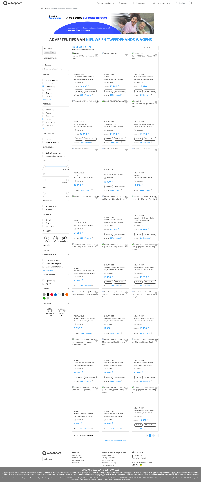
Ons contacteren (78, 460)
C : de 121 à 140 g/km (54, 267)
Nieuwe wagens (108, 465)
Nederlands (48, 459)
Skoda (49, 90)
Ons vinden (76, 463)
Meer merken (47, 100)
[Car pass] (137, 465)
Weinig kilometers (108, 458)
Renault (50, 87)
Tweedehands (52, 142)
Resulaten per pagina (86, 435)
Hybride (50, 226)
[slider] (44, 166)
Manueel (50, 209)
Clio (48, 119)
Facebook (138, 455)
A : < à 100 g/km (53, 260)
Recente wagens (108, 460)
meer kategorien (48, 270)
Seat (49, 93)
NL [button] (192, 3)
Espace (49, 126)
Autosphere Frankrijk (139, 458)
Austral (49, 113)
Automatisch (51, 206)
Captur (50, 116)
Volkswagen (52, 80)
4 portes (50, 284)
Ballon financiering (54, 153)
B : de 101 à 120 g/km (55, 264)
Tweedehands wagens (110, 463)
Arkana (50, 110)
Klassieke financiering (55, 156)
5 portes (50, 281)
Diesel (49, 220)
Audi (49, 83)
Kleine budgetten (108, 455)
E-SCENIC (50, 122)
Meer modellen (47, 129)
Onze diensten (77, 458)
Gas (48, 223)
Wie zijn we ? (77, 455)
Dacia (49, 96)
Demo (49, 139)
